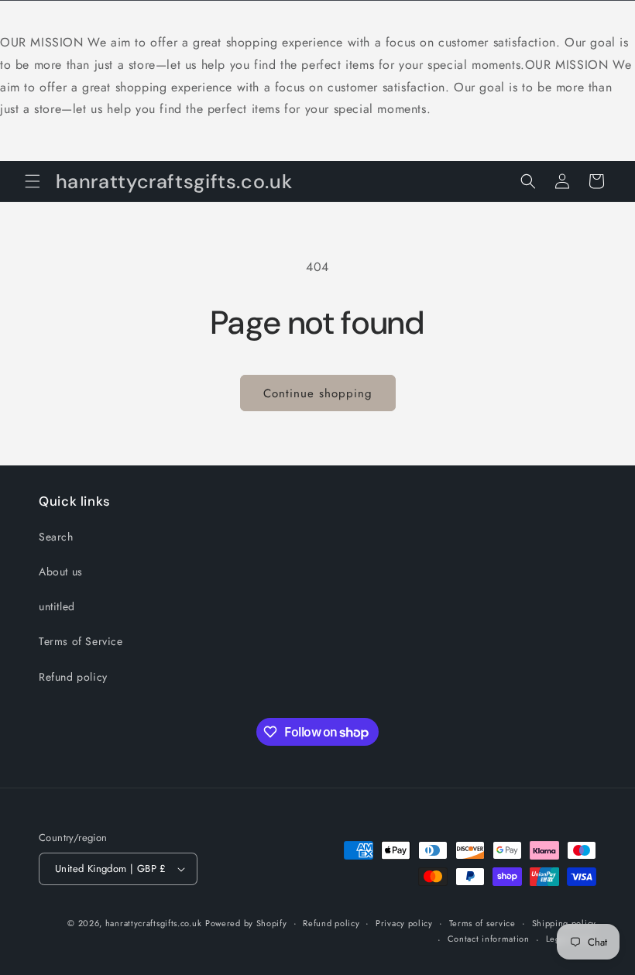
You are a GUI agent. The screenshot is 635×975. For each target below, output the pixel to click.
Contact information (489, 938)
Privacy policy (404, 923)
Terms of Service (81, 641)
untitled (57, 606)
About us (61, 571)
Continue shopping (317, 393)
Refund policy (73, 677)
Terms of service (482, 923)
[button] (32, 181)
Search (56, 536)
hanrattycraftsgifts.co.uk (153, 923)
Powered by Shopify (246, 923)
